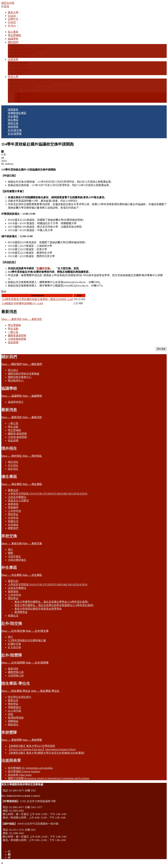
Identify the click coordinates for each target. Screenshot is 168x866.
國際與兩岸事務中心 (20, 377)
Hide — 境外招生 (32, 455)
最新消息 (13, 668)
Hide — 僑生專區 (32, 484)
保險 (10, 714)
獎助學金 (13, 514)
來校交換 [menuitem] (13, 123)
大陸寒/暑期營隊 (17, 437)
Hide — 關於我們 (32, 364)
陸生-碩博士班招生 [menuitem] (32, 97)
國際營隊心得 (16, 672)
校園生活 (13, 521)
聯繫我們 (13, 528)
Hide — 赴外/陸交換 (37, 630)
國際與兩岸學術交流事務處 (23, 373)
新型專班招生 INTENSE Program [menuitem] (33, 83)
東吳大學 (13, 12)
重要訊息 (13, 490)
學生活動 (13, 328)
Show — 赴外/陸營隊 (13, 662)
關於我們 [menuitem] (13, 42)
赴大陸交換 (14, 647)
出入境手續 (14, 710)
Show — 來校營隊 (11, 739)
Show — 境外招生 (11, 455)
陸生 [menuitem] (17, 90)
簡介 (10, 549)
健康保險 (13, 504)
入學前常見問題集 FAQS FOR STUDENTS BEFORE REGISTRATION (47, 493)
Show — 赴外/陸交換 (13, 630)
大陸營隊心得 (16, 675)
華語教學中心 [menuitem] (22, 56)
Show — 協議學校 (11, 395)
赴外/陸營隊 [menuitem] (15, 133)
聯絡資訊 (13, 724)
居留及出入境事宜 (18, 500)
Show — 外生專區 (11, 575)
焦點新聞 (13, 342)
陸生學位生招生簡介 (20, 697)
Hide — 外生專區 (32, 575)
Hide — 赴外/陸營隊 (37, 662)
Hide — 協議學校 (32, 395)
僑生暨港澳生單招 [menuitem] (24, 87)
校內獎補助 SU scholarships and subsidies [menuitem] (30, 768)
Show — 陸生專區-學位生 (16, 690)
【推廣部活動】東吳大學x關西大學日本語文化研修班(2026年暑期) (46, 752)
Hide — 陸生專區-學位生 (45, 690)
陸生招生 (13, 468)
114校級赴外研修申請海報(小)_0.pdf (22, 303)
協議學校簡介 (16, 402)
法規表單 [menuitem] (13, 59)
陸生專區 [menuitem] (13, 120)
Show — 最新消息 (11, 319)
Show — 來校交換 (11, 543)
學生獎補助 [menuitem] (14, 35)
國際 (10, 553)
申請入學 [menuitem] (13, 76)
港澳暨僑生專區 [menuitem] (17, 113)
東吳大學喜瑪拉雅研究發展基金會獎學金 (38, 608)
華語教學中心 (16, 380)
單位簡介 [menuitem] (19, 45)
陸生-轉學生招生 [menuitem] (30, 100)
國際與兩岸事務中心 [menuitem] (26, 52)
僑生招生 (13, 462)
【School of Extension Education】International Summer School (41, 749)
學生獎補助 (14, 325)
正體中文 (13, 18)
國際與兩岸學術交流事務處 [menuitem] (30, 49)
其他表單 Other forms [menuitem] (20, 774)
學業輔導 (13, 507)
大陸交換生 (14, 556)
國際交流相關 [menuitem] (22, 69)
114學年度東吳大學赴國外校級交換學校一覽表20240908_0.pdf (37, 299)
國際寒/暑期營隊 (17, 433)
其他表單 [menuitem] (19, 73)
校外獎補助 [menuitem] (21, 66)
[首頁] (5, 6)
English (12, 15)
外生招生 (13, 465)
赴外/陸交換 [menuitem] (15, 130)
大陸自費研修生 (17, 559)
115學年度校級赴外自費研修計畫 (27, 640)
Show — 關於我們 (11, 364)
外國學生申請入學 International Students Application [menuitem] (42, 80)
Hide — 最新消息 (32, 319)
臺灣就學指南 (16, 717)
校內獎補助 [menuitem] (21, 62)
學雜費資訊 (14, 707)
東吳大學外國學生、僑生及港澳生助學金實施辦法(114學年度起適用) (54, 605)
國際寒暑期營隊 (17, 335)
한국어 (12, 25)
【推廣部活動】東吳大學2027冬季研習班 (31, 746)
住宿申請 (13, 517)
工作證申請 (14, 511)
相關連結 (13, 721)
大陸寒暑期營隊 (17, 339)
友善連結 (13, 524)
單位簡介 (13, 370)
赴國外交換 (43, 268)
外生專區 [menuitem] (13, 116)
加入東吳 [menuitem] (13, 31)
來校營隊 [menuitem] (13, 126)
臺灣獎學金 (21, 612)
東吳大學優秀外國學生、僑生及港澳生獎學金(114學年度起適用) (51, 601)
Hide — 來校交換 (32, 543)
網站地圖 (161, 349)
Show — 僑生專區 (11, 484)
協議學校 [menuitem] (13, 38)
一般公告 (13, 332)
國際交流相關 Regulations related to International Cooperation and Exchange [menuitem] (48, 778)
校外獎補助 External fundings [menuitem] (24, 771)
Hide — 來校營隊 (32, 739)
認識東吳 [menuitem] (13, 109)
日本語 (12, 22)
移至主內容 (7, 2)
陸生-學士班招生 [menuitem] (30, 94)
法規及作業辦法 (17, 497)
